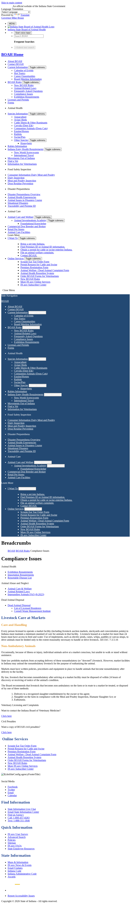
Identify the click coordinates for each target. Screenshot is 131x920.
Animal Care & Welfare (20, 588)
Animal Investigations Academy (30, 220)
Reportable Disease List (20, 577)
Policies (11, 840)
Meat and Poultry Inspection (22, 180)
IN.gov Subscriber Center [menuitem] (33, 284)
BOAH (5, 301)
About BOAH (15, 61)
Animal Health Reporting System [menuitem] (37, 273)
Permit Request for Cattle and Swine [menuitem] (38, 264)
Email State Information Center (23, 812)
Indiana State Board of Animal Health (27, 29)
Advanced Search (17, 837)
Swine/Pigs (19, 137)
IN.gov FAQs (15, 845)
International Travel (24, 155)
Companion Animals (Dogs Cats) (31, 128)
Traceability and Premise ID (22, 206)
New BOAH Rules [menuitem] (30, 279)
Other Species (21, 140)
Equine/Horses (21, 131)
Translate (25, 15)
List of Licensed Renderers (27, 608)
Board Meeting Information (28, 79)
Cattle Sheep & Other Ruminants (30, 122)
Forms (11, 102)
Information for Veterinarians (22, 164)
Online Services (16, 258)
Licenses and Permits (18, 99)
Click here (6, 716)
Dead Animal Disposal (19, 605)
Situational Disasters (18, 203)
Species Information (18, 113)
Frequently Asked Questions (28, 91)
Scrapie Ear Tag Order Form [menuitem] (34, 261)
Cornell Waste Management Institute (32, 611)
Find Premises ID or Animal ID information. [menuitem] (42, 246)
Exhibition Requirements (26, 96)
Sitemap (12, 843)
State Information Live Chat (22, 809)
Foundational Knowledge (33, 223)
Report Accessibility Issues (21, 895)
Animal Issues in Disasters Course (25, 200)
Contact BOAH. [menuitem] (28, 255)
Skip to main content (11, 2)
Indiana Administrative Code (22, 873)
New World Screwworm (26, 152)
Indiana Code (14, 871)
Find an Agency (16, 814)
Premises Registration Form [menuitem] (34, 267)
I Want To (13, 238)
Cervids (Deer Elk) (23, 125)
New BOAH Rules (24, 85)
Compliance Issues (23, 94)
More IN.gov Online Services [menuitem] (35, 282)
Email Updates (15, 868)
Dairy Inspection (16, 177)
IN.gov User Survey (18, 834)
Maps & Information (18, 862)
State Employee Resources (21, 848)
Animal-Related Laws (25, 88)
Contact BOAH (16, 64)
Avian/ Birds (20, 119)
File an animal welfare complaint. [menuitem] (37, 252)
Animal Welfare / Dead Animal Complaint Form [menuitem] (44, 270)
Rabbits (18, 134)
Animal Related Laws (19, 591)
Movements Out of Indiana (21, 158)
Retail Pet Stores (16, 229)
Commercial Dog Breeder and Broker (27, 226)
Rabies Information (17, 146)
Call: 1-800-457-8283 (19, 817)
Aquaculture (20, 117)
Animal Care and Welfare (20, 217)
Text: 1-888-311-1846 (19, 820)
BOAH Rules (15, 82)
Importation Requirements (21, 574)
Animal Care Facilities (19, 232)
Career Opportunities (24, 76)
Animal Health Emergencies (22, 197)
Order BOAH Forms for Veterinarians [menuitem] (39, 276)
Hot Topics (19, 73)
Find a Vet (13, 161)
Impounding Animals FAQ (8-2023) (26, 594)
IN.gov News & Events (19, 865)
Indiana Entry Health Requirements (25, 149)
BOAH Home (12, 54)
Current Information (18, 67)
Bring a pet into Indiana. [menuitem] (32, 244)
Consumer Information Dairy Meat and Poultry (31, 174)
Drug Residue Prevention (20, 183)
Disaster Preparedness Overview (24, 194)
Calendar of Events (23, 70)
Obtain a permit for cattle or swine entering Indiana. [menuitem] (46, 249)
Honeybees (26, 143)
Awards (11, 876)
